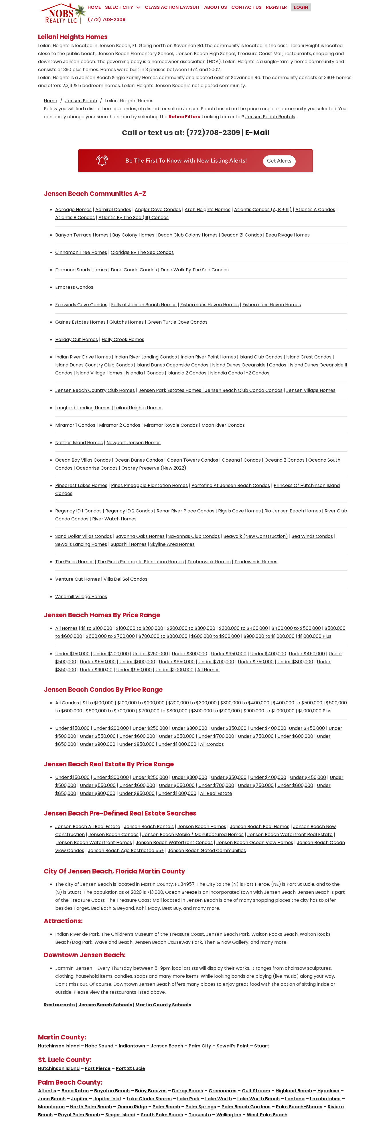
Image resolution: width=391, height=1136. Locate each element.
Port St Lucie (300, 884)
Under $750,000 (256, 661)
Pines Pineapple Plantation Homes (149, 485)
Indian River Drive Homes (83, 357)
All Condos (67, 703)
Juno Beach (52, 1098)
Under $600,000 (137, 661)
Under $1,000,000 (174, 669)
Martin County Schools (163, 1004)
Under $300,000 (189, 653)
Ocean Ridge (132, 1106)
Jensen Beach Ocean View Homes (254, 842)
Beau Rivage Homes (288, 235)
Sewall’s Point (233, 1046)
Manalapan (51, 1106)
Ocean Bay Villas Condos (83, 460)
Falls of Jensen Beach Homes (144, 304)
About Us (215, 7)
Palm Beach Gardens (246, 1106)
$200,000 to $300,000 (191, 628)
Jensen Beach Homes (201, 826)
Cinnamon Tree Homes (81, 252)
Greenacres (222, 1090)
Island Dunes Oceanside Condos (172, 365)
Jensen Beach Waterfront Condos (174, 842)
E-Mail (257, 133)
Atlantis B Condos (75, 217)
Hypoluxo (328, 1090)
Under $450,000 (307, 653)
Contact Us (246, 7)
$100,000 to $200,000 (139, 628)
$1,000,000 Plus (314, 636)
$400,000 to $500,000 (296, 628)
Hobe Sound (99, 1046)
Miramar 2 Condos (119, 425)
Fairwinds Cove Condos (81, 304)
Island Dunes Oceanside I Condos (249, 365)
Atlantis (47, 1090)
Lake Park (188, 1098)
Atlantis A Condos (315, 209)
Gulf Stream (256, 1090)
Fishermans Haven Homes (209, 304)
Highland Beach (294, 1090)
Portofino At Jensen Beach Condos (230, 485)
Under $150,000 (72, 653)
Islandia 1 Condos (145, 373)
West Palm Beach (267, 1114)
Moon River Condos (223, 425)
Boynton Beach (112, 1090)
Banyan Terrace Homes (81, 235)
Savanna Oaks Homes (140, 536)
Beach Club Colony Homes (188, 235)
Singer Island (120, 1114)
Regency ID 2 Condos (129, 511)
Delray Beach (187, 1090)
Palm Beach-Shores (299, 1106)
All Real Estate (216, 793)
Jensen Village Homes (310, 390)
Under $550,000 (98, 661)
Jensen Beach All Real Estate (87, 826)
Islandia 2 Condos (186, 373)
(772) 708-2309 (106, 19)
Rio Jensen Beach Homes (292, 511)
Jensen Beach (81, 100)
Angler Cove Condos (158, 209)
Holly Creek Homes (123, 339)
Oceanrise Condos (97, 468)
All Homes (66, 628)
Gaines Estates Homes (80, 322)
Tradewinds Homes (255, 561)
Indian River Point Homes (208, 357)
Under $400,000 (268, 653)
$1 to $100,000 (96, 628)
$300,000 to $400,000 (243, 628)
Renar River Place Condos (185, 511)
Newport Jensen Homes (133, 442)
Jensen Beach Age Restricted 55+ (126, 850)
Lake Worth (218, 1098)
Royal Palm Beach (79, 1114)
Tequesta (200, 1114)
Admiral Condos (113, 209)
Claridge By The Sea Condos (142, 252)
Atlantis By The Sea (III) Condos (133, 217)
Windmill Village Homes (81, 596)
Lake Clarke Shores (149, 1098)
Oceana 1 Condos (241, 460)
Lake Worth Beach (258, 1098)
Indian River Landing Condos (145, 357)
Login (301, 7)
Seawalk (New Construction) (256, 536)
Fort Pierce (256, 884)
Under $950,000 (134, 669)
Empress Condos (74, 287)
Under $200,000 (111, 653)
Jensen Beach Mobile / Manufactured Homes (193, 834)
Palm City (200, 1046)
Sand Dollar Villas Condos (83, 536)
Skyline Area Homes (172, 544)
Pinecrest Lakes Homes (81, 485)
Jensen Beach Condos (113, 834)
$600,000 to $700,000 (110, 636)
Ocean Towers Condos (192, 460)
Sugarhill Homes (129, 544)
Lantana (295, 1098)
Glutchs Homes (126, 322)
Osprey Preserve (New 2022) (153, 468)
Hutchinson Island (59, 1046)
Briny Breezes (151, 1090)
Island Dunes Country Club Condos (94, 365)
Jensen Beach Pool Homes (259, 826)
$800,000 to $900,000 (215, 636)
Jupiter (79, 1098)
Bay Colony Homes (133, 235)
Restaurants (59, 1004)
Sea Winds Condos (312, 536)
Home (94, 7)
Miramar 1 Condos (75, 425)
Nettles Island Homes (79, 442)
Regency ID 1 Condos (78, 511)
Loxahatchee (325, 1098)
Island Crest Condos (308, 357)
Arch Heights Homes (207, 209)
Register (276, 7)
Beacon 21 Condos (241, 235)
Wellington (228, 1114)
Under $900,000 (97, 744)
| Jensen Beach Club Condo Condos (242, 390)
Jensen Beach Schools (105, 1004)
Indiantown (132, 1046)
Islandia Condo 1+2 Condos (239, 373)
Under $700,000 (216, 661)
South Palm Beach (162, 1114)
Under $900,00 (96, 669)
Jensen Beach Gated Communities (207, 850)
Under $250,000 (150, 653)
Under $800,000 (295, 661)
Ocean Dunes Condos (138, 460)
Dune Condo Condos (134, 270)
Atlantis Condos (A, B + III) (263, 209)
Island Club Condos (261, 357)
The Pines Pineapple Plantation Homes (140, 561)
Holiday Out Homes (76, 339)
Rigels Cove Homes (239, 511)
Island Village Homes (99, 373)
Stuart (75, 892)
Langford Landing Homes (82, 407)
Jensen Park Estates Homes (170, 390)
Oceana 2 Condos (284, 460)
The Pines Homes (74, 561)
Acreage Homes (73, 209)
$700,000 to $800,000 (163, 636)
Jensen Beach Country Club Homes (95, 390)
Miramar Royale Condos (171, 425)
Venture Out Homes (77, 579)
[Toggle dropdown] (138, 7)
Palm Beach (166, 1106)
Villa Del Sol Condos (125, 579)
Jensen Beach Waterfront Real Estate (290, 834)
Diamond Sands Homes (81, 270)
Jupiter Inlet (107, 1098)
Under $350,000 (228, 653)
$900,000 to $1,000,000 (269, 636)
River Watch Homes (114, 519)
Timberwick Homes (209, 561)
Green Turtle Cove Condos (177, 322)
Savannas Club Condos (194, 536)
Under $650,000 (177, 661)
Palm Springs (200, 1106)
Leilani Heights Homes (138, 407)
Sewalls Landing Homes (81, 544)
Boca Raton (75, 1090)
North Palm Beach (91, 1106)
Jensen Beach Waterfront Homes (94, 842)
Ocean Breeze (181, 892)
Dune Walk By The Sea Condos (195, 270)
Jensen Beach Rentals (270, 116)
